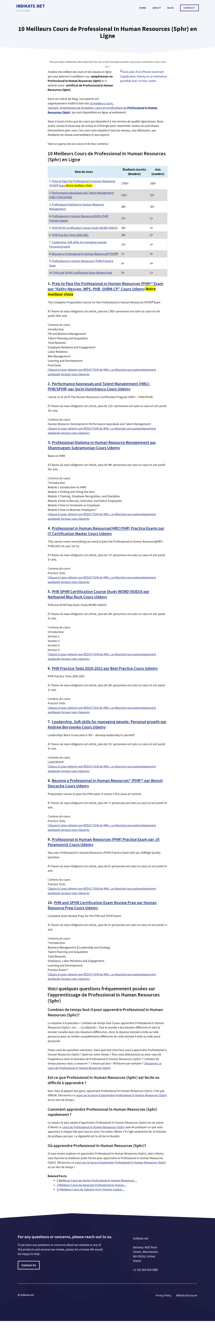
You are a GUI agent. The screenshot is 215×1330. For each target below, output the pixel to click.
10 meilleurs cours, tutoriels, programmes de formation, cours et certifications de (102, 107)
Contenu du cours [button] (59, 325)
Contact (189, 7)
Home (142, 7)
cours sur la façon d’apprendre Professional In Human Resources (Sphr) (121, 1095)
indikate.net (30, 6)
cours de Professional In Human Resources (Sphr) (93, 1127)
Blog (170, 7)
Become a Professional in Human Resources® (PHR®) (85, 254)
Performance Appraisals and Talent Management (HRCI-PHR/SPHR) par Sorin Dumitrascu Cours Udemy (99, 386)
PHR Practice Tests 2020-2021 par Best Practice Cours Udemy (105, 668)
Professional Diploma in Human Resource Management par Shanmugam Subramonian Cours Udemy (102, 445)
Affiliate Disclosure (186, 1295)
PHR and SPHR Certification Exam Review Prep (82, 273)
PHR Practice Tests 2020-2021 (70, 235)
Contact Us (28, 1265)
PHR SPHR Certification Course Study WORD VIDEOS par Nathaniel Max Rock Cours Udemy (98, 594)
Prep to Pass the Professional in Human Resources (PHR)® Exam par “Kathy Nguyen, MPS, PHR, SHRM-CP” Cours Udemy (105, 286)
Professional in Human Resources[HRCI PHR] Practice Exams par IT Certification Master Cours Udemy (106, 531)
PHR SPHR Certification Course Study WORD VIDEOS (85, 228)
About (157, 7)
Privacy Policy (163, 1295)
